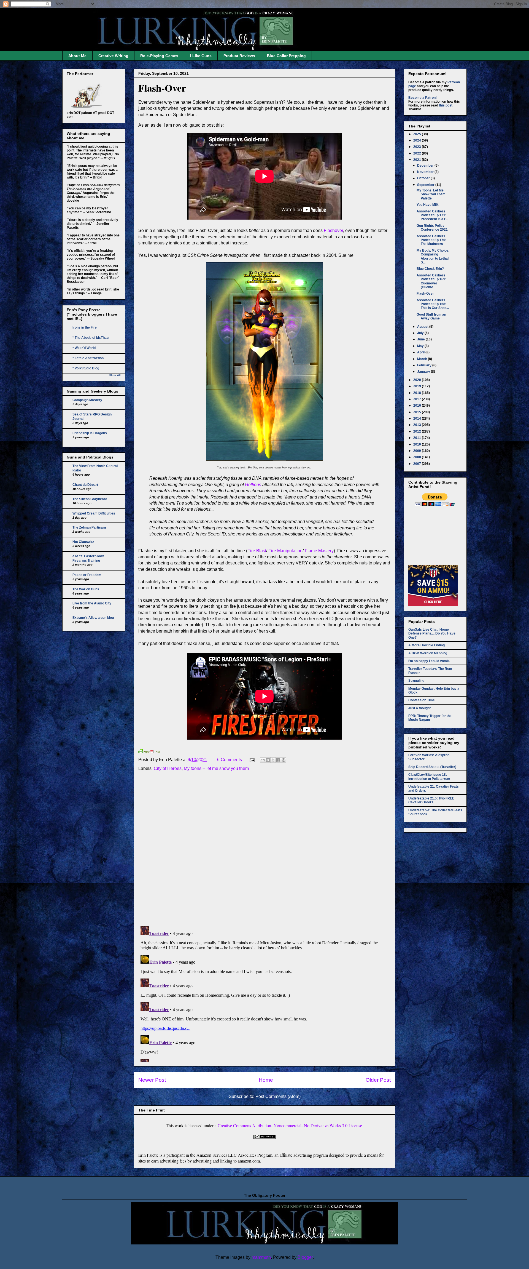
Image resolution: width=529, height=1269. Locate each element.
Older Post (378, 1080)
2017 (417, 399)
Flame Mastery (319, 550)
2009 (417, 451)
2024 (417, 140)
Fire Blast (256, 550)
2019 (417, 386)
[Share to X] (273, 760)
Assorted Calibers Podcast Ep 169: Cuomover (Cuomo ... (431, 281)
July (421, 333)
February (424, 365)
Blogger (305, 1257)
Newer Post (152, 1080)
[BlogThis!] (268, 760)
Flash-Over (162, 88)
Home (266, 1080)
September (426, 185)
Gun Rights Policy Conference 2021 (432, 227)
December (425, 165)
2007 (417, 464)
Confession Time (421, 700)
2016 (417, 405)
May (421, 346)
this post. (446, 105)
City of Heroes (168, 768)
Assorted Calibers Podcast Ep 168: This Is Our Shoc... (433, 304)
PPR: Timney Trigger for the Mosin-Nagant (430, 718)
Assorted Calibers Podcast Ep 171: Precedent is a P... (432, 215)
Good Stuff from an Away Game (431, 316)
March (422, 359)
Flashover (333, 230)
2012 (417, 431)
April (421, 352)
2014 (417, 418)
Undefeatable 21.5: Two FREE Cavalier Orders (431, 800)
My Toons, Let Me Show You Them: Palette (432, 194)
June (421, 339)
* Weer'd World (84, 348)
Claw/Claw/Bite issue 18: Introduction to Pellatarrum (429, 776)
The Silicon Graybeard (89, 499)
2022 (417, 153)
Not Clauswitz (83, 542)
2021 (417, 160)
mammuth (261, 1257)
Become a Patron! (422, 98)
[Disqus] (264, 850)
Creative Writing (113, 56)
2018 (417, 393)
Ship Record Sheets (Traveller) (432, 767)
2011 (417, 438)
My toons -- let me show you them (216, 768)
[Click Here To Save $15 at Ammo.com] (433, 605)
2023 (417, 147)
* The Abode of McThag (90, 338)
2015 (417, 412)
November (425, 172)
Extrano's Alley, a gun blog (93, 618)
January (424, 372)
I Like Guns (201, 56)
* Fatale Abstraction (88, 358)
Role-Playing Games (159, 56)
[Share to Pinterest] (283, 760)
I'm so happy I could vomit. (429, 661)
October (424, 178)
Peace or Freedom (86, 575)
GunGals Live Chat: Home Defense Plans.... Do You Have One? (431, 633)
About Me (77, 56)
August (423, 327)
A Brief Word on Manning (427, 653)
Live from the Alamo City (91, 603)
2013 (417, 425)
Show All (115, 375)
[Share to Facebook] (278, 760)
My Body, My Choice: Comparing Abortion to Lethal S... (433, 256)
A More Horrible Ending (426, 645)
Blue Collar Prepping (286, 56)
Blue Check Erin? (430, 269)
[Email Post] (251, 759)
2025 (417, 134)
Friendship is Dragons (89, 433)
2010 (417, 444)
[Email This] (262, 760)
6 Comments (229, 759)
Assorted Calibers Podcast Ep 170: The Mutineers (431, 240)
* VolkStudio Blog (85, 368)
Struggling (416, 681)
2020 (417, 380)
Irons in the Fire (84, 327)
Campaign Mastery (87, 400)
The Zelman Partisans (89, 527)
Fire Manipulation (285, 550)
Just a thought (419, 708)
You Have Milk (428, 205)
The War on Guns (85, 589)
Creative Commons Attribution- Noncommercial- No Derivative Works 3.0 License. (290, 1125)
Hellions (253, 484)
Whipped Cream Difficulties (93, 513)
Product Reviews (239, 56)
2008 (417, 457)
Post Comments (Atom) (278, 1096)
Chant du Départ (85, 485)
